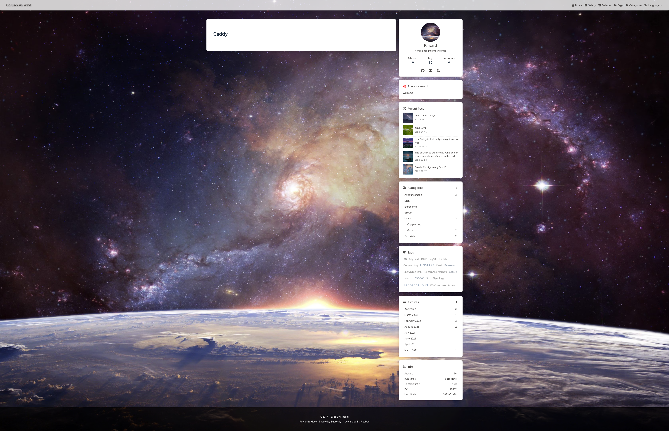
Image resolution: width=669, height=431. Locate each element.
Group (453, 272)
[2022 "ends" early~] (408, 118)
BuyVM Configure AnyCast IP (430, 167)
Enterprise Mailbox (435, 272)
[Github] (423, 71)
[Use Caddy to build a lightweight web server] (408, 143)
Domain (449, 265)
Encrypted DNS (412, 272)
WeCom (435, 285)
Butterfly (336, 421)
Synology (438, 278)
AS (405, 259)
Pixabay (365, 421)
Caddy (443, 259)
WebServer (448, 285)
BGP (424, 259)
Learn (406, 278)
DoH (439, 265)
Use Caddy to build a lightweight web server (436, 141)
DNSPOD (427, 265)
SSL (428, 278)
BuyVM (433, 259)
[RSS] (438, 71)
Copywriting (410, 265)
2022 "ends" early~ (425, 115)
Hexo (314, 421)
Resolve (418, 278)
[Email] (430, 71)
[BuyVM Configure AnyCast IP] (408, 169)
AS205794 (420, 128)
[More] (456, 188)
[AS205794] (408, 130)
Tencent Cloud (415, 285)
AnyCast (414, 259)
